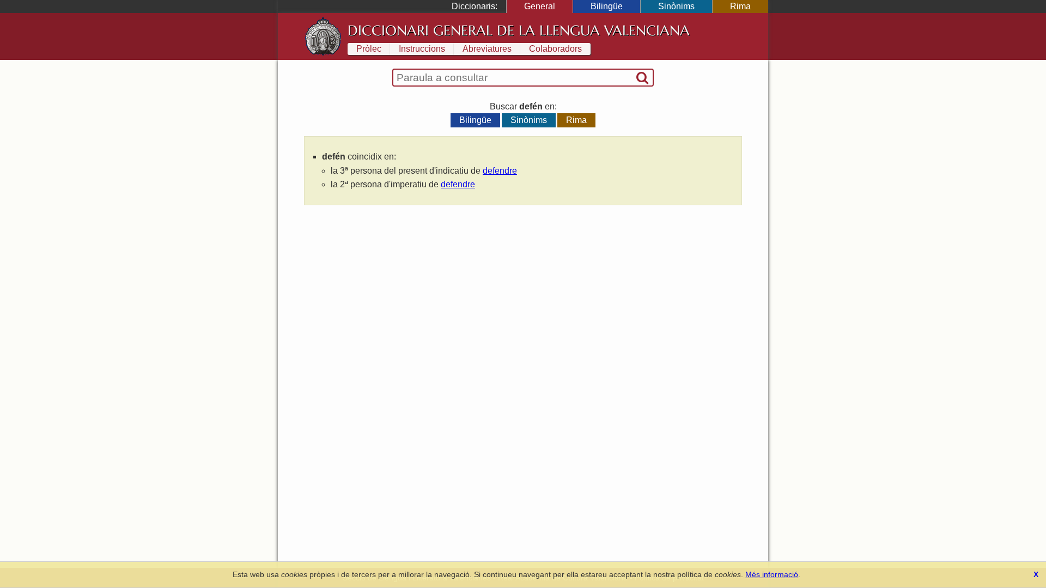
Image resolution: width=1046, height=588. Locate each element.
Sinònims (676, 6)
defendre (500, 170)
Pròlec (368, 48)
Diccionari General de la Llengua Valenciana (519, 30)
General (539, 6)
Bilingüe (607, 6)
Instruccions (422, 48)
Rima (740, 6)
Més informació (771, 574)
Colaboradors (555, 48)
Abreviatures (487, 48)
